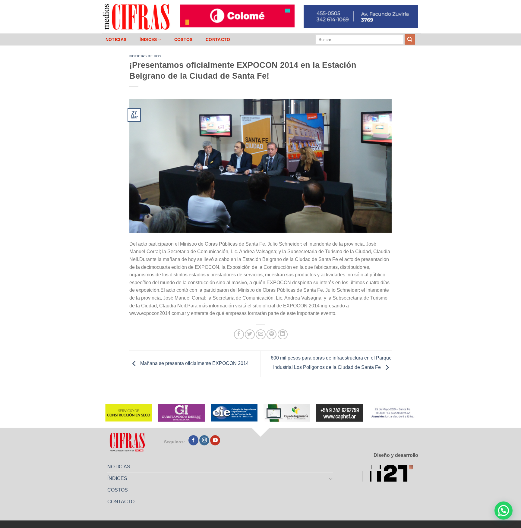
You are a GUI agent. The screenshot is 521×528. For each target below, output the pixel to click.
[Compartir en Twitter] (250, 334)
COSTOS (183, 39)
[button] (503, 510)
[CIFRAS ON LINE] (136, 16)
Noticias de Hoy (145, 56)
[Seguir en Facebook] (193, 440)
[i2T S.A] (390, 474)
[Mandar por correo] (261, 334)
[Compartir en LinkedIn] (283, 334)
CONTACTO (218, 39)
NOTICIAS (116, 39)
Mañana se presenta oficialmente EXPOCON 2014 (194, 363)
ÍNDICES (148, 39)
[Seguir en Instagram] (204, 440)
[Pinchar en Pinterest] (271, 334)
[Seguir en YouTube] (215, 440)
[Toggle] (331, 478)
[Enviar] (410, 39)
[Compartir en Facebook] (239, 334)
